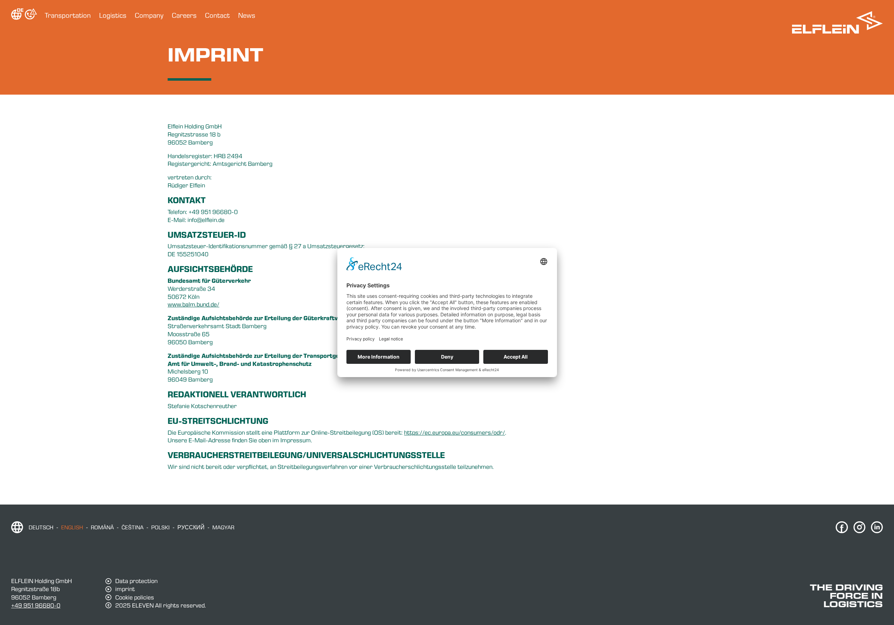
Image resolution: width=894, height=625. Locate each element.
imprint (125, 589)
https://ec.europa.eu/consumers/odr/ (454, 432)
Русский (191, 527)
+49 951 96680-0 (35, 605)
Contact (217, 15)
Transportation (68, 15)
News (246, 15)
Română (102, 527)
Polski (160, 527)
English (72, 527)
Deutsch (41, 527)
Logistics (112, 15)
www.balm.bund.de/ (193, 304)
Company (149, 15)
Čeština (133, 527)
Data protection (136, 581)
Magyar (223, 527)
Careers (184, 15)
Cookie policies (134, 597)
